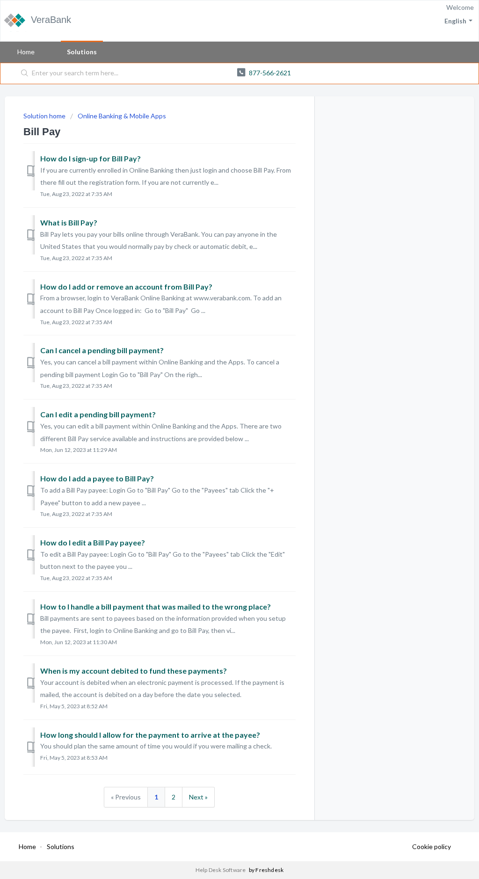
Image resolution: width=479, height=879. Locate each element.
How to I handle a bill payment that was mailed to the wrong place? (155, 606)
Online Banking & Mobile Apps (122, 116)
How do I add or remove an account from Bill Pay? (126, 286)
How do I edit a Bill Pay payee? (92, 542)
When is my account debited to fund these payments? (133, 670)
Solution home (45, 116)
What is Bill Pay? (68, 222)
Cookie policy (431, 846)
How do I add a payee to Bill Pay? (97, 478)
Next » (198, 797)
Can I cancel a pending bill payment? (102, 350)
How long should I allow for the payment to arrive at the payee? (150, 734)
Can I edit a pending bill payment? (98, 414)
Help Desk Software (221, 869)
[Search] (24, 73)
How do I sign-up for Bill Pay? (90, 158)
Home (26, 52)
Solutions (82, 52)
